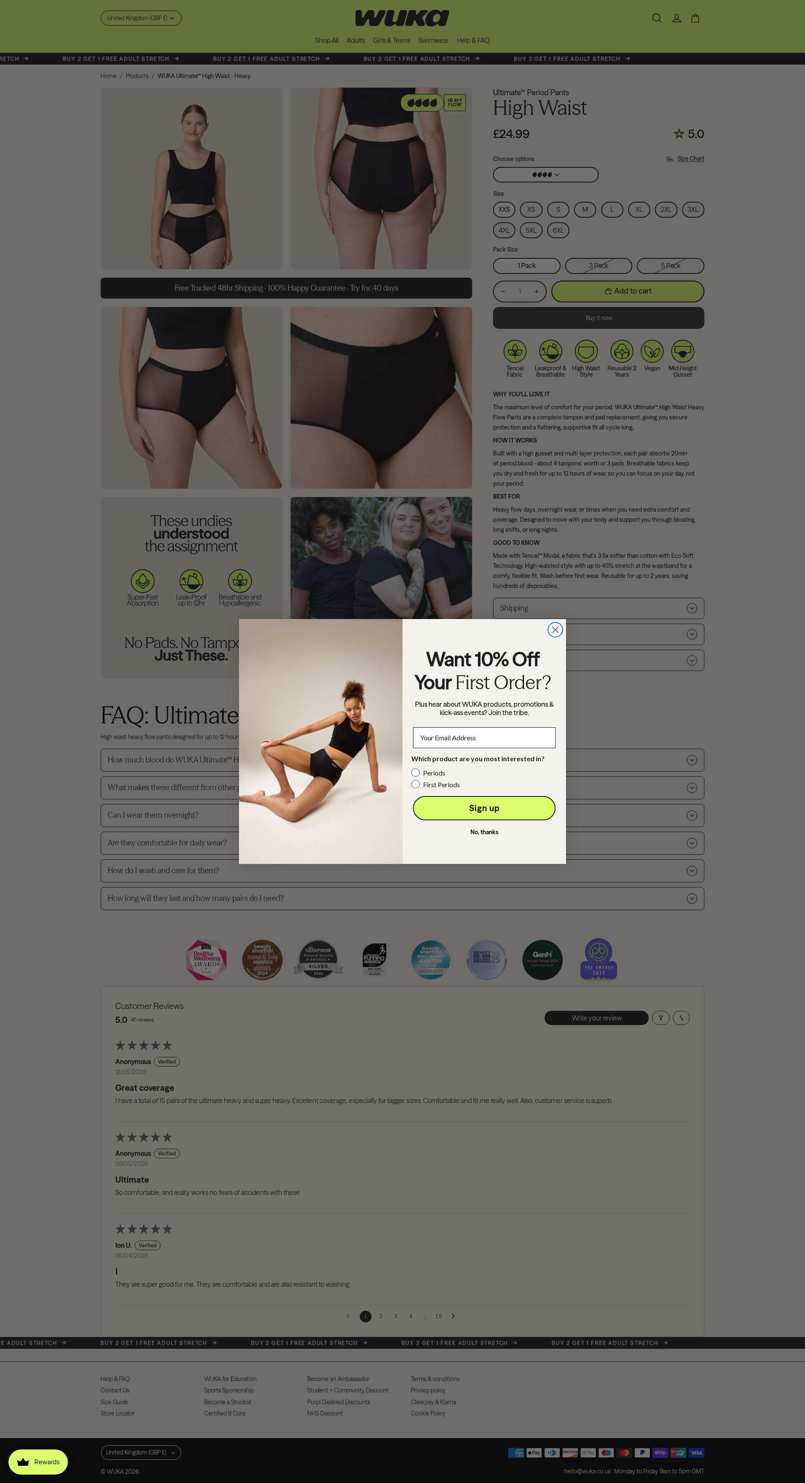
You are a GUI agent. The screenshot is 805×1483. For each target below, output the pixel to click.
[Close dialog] (555, 629)
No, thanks (484, 832)
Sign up (484, 808)
